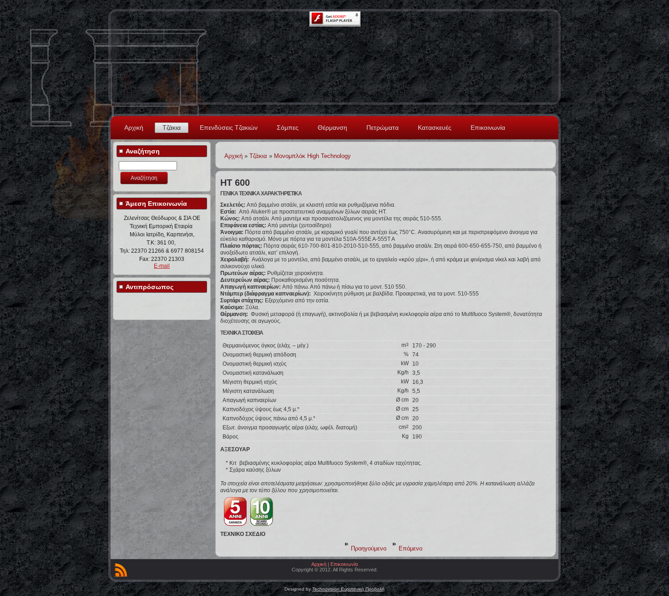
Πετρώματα (382, 127)
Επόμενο (410, 548)
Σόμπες (288, 127)
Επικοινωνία (488, 127)
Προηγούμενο (368, 548)
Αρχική (133, 127)
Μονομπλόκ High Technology (312, 156)
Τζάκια (171, 127)
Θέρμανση (332, 127)
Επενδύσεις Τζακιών (229, 127)
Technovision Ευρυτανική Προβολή (348, 588)
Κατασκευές (434, 127)
